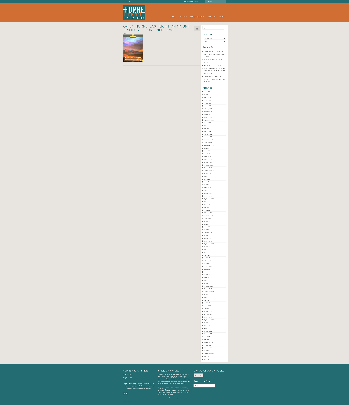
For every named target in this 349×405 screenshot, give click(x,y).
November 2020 (208, 216)
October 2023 (208, 142)
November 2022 (208, 165)
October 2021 (208, 196)
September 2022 (209, 170)
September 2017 (209, 292)
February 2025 (208, 109)
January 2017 (208, 311)
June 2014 (207, 337)
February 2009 (208, 348)
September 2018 (209, 269)
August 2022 (207, 173)
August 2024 (207, 123)
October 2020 (208, 218)
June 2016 (207, 325)
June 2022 (207, 179)
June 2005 (207, 359)
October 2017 (208, 289)
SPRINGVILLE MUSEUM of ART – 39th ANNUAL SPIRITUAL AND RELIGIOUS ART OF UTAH (215, 70)
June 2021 (207, 204)
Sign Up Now (198, 375)
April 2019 (207, 258)
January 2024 (208, 137)
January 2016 (208, 331)
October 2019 (208, 241)
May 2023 (207, 154)
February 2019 (208, 261)
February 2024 (208, 134)
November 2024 (208, 114)
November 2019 (208, 238)
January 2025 (208, 111)
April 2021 (207, 210)
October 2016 (208, 317)
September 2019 (209, 244)
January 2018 (208, 283)
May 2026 (207, 92)
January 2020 (208, 235)
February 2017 (208, 308)
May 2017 (207, 300)
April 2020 (207, 230)
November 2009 (208, 342)
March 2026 (207, 97)
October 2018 (208, 266)
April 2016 (207, 328)
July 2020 (206, 224)
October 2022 (208, 168)
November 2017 (208, 286)
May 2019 (207, 255)
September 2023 (209, 145)
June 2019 (207, 252)
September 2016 (209, 320)
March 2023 (207, 156)
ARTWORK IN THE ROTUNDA (212, 65)
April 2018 (207, 275)
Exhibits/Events (209, 38)
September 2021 (209, 199)
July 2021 (206, 201)
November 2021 (208, 193)
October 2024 (208, 117)
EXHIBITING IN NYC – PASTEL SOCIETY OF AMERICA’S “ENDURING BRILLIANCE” (214, 79)
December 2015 (208, 334)
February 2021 (208, 213)
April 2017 (207, 303)
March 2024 (207, 131)
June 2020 (207, 227)
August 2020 (207, 221)
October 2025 (208, 100)
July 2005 (206, 356)
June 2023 (207, 151)
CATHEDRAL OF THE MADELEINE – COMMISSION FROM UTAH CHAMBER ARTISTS (215, 54)
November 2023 (208, 140)
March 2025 (207, 106)
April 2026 (207, 95)
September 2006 (209, 353)
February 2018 (208, 280)
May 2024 (207, 128)
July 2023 (206, 148)
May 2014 (207, 339)
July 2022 (206, 176)
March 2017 (207, 306)
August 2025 (207, 103)
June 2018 (207, 272)
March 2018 (207, 277)
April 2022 (207, 185)
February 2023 (208, 159)
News (206, 41)
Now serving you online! (190, 1)
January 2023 (208, 162)
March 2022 (207, 187)
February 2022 (208, 190)
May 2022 (207, 182)
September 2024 (209, 120)
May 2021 (207, 207)
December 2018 (208, 263)
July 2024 (206, 125)
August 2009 (207, 345)
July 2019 (206, 249)
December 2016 (208, 314)
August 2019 (207, 246)
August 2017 (207, 294)
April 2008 (207, 351)
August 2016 (207, 322)
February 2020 (208, 232)
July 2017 (206, 297)
